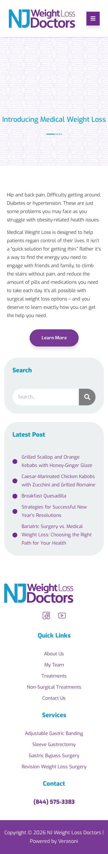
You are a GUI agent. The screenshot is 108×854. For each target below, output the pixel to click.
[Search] (87, 397)
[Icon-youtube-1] (62, 615)
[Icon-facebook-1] (46, 615)
